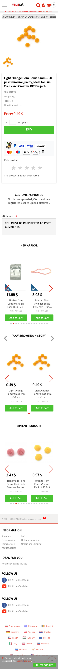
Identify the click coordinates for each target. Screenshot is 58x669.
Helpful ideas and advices (14, 563)
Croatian (48, 631)
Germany (15, 631)
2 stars (20, 167)
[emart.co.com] (16, 4)
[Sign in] (44, 5)
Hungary (31, 637)
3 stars (27, 167)
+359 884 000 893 (45, 11)
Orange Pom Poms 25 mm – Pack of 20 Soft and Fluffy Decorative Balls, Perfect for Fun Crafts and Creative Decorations (42, 484)
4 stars (33, 167)
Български (14, 626)
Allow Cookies (44, 665)
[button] (11, 323)
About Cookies (9, 547)
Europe (46, 637)
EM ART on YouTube (18, 586)
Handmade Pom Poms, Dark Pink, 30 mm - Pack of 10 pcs (15, 484)
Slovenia (23, 649)
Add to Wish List (14, 105)
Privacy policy (8, 540)
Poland (29, 643)
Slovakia (45, 643)
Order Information (30, 540)
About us (6, 536)
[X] (3, 658)
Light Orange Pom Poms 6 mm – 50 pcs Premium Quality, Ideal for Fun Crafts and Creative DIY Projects (15, 394)
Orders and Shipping (31, 543)
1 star (13, 167)
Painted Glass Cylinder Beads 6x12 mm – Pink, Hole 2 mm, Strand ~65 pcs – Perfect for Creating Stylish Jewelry (42, 304)
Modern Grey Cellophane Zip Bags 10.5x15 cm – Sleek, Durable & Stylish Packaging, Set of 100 (15, 304)
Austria (31, 631)
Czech (15, 637)
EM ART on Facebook (18, 579)
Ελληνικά (32, 626)
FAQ (23, 536)
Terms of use (8, 543)
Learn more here (24, 661)
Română (49, 626)
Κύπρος (39, 649)
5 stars (40, 167)
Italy (15, 643)
